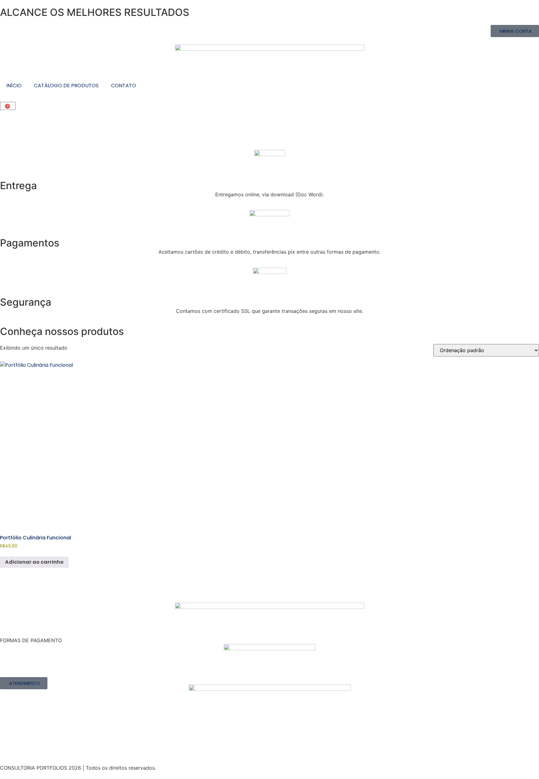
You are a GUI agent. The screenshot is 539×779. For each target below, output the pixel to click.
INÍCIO (14, 85)
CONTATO (123, 85)
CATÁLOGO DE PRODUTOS (66, 85)
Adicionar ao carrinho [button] (34, 562)
